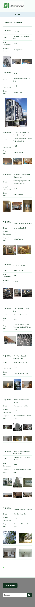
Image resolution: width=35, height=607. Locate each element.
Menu (19, 14)
